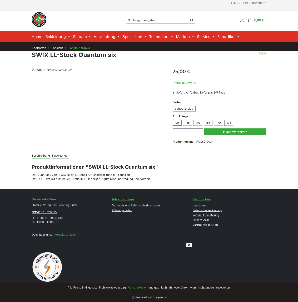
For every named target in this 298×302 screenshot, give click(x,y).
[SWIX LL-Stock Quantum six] (99, 105)
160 (198, 122)
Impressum (200, 205)
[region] (98, 105)
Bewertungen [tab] (60, 155)
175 (229, 122)
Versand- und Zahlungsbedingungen (136, 205)
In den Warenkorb (235, 132)
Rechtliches (202, 199)
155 (187, 122)
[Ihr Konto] (242, 20)
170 (218, 122)
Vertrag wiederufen (205, 224)
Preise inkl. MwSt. (184, 83)
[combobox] (156, 20)
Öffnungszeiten (122, 210)
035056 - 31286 (44, 212)
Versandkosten (137, 287)
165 (208, 122)
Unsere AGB (201, 220)
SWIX (262, 53)
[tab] (41, 156)
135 (177, 122)
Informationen (123, 199)
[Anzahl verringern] (176, 131)
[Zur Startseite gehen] (57, 19)
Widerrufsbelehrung (206, 215)
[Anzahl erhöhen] (199, 131)
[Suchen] (191, 20)
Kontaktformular (65, 234)
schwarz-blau (184, 108)
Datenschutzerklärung (207, 210)
